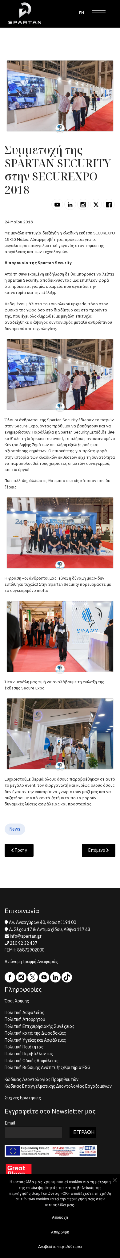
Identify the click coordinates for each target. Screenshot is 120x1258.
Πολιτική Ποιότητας (24, 1047)
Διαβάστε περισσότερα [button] (60, 1246)
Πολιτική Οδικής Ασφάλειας (31, 1060)
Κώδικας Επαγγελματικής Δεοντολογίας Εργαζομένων (58, 1086)
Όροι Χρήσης (17, 1001)
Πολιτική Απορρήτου (25, 1019)
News (15, 829)
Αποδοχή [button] (60, 1217)
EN (81, 12)
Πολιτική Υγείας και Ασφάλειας (35, 1040)
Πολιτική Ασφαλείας (24, 1012)
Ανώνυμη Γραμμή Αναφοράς (31, 961)
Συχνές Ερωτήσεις (23, 1098)
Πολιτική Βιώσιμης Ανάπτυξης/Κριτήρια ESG (47, 1067)
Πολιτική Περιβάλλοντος (29, 1053)
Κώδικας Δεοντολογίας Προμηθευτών (41, 1079)
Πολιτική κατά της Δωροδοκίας (35, 1033)
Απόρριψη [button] (60, 1231)
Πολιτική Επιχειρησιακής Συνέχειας (39, 1026)
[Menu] (99, 13)
